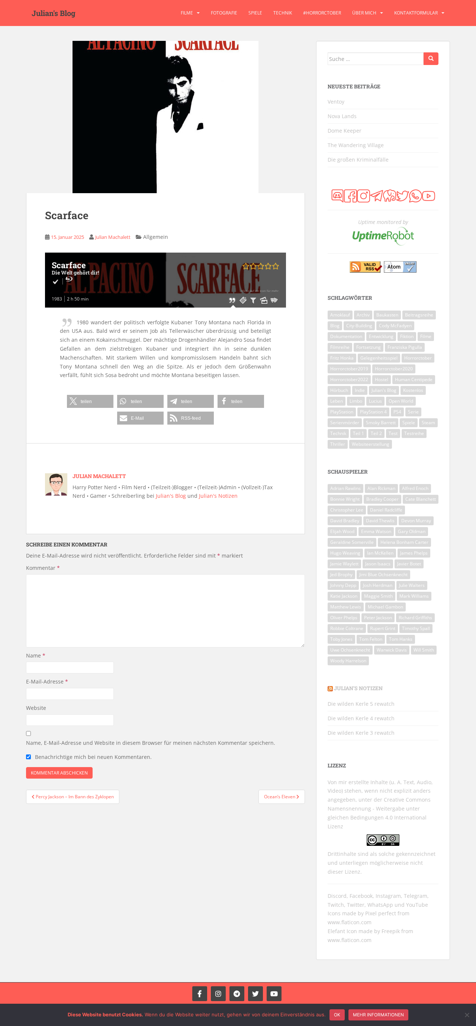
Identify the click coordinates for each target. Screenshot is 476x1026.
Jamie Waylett (344, 564)
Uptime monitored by (383, 221)
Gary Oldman (411, 531)
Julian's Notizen (218, 495)
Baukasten (387, 315)
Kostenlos (413, 390)
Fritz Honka (342, 358)
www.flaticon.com (350, 922)
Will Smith (424, 650)
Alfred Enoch (415, 488)
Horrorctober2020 (394, 369)
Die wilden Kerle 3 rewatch (361, 732)
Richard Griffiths (415, 617)
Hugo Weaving (345, 553)
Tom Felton (370, 639)
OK (337, 1014)
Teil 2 (376, 433)
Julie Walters (412, 585)
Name (35, 655)
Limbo (356, 401)
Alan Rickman (381, 488)
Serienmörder (344, 422)
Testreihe (414, 433)
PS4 (397, 412)
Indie (360, 390)
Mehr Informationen (378, 1014)
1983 (57, 299)
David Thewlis (380, 520)
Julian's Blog (53, 13)
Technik (282, 13)
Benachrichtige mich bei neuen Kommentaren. (93, 756)
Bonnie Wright (345, 499)
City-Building (359, 325)
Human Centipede (413, 379)
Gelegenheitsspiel (379, 358)
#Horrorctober (322, 13)
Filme (187, 13)
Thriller (337, 444)
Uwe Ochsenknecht (350, 650)
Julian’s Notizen (358, 688)
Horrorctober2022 (349, 379)
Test (393, 433)
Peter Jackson (378, 617)
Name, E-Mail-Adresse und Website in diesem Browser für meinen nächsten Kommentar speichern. (150, 742)
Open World (401, 401)
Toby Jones (341, 639)
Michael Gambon (385, 607)
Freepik (391, 931)
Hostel (381, 379)
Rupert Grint (382, 628)
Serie (413, 412)
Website (36, 707)
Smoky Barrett (381, 422)
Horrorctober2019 (349, 369)
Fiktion (407, 336)
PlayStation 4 (373, 412)
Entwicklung (381, 336)
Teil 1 (358, 433)
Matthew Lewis (345, 607)
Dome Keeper (344, 130)
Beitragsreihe (419, 315)
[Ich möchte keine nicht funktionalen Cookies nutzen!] (466, 1015)
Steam (428, 422)
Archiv (363, 315)
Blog (335, 325)
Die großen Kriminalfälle (358, 159)
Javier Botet (409, 564)
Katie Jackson (343, 596)
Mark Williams (414, 596)
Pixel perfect (380, 913)
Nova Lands (342, 116)
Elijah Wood (342, 531)
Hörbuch (339, 390)
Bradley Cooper (382, 499)
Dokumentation (346, 336)
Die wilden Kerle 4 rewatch (361, 718)
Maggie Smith (378, 596)
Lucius (375, 401)
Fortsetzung (368, 347)
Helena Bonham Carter (404, 542)
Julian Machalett (113, 237)
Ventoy (336, 101)
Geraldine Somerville (352, 542)
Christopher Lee (346, 510)
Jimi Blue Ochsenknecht (383, 574)
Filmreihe (340, 347)
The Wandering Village (356, 145)
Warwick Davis (392, 650)
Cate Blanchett (420, 499)
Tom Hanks (400, 639)
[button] (90, 401)
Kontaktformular (416, 13)
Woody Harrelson (348, 661)
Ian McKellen (380, 553)
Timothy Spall (416, 628)
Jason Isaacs (377, 564)
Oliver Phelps (343, 617)
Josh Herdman (377, 585)
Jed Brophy (341, 574)
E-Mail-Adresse (47, 681)
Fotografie (224, 13)
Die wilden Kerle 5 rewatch (361, 703)
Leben (336, 401)
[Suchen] (431, 58)
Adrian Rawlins (345, 488)
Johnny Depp (343, 585)
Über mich (364, 13)
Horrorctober (418, 358)
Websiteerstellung (370, 444)
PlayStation (341, 412)
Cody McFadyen (395, 325)
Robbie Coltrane (346, 628)
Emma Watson (376, 531)
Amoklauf (340, 315)
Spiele (255, 13)
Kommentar (43, 567)
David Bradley (344, 520)
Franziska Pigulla (404, 347)
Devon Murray (416, 520)
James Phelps (414, 553)
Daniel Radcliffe (386, 510)
